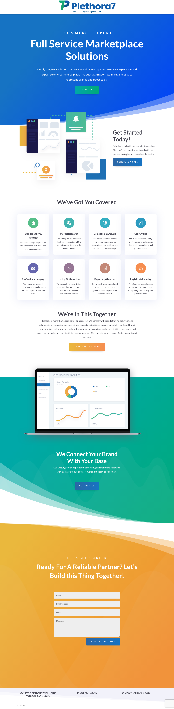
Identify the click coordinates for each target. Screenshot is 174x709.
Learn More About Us (86, 347)
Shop (74, 12)
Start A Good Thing (103, 642)
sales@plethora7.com (136, 693)
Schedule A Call (127, 162)
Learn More (87, 90)
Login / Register (89, 12)
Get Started (87, 486)
